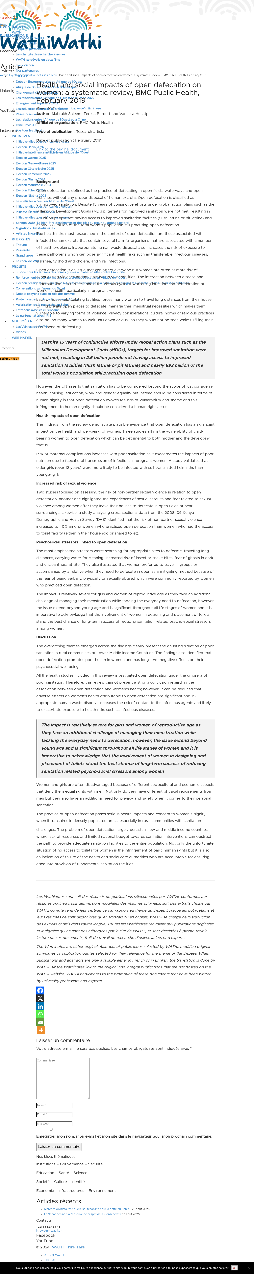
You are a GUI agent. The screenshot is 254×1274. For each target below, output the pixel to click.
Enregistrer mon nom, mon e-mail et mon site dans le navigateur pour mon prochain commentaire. (124, 1136)
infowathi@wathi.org (49, 1230)
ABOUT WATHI (54, 1255)
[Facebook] (40, 990)
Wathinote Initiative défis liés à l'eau (34, 75)
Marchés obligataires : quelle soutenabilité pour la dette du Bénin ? (87, 1209)
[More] (41, 1030)
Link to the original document (62, 149)
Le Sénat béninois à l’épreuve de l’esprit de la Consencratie (83, 1214)
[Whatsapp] (40, 1014)
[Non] (249, 1268)
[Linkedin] (40, 1006)
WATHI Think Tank (68, 1247)
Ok (234, 1267)
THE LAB (50, 1260)
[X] (40, 998)
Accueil (5, 75)
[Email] (40, 1022)
